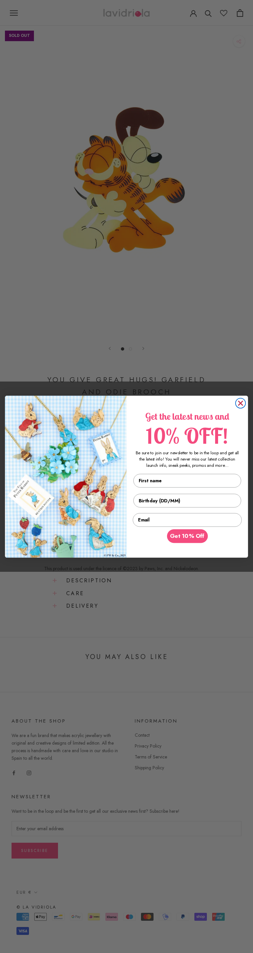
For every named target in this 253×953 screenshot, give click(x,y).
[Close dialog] (240, 403)
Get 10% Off (187, 536)
